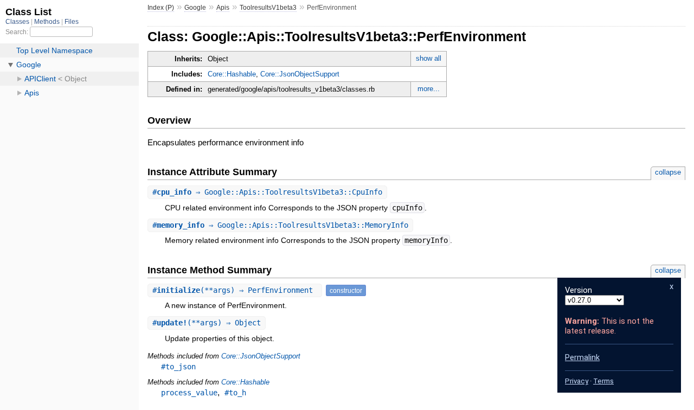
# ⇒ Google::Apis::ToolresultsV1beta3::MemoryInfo (280, 225)
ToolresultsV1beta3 (268, 7)
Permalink (582, 357)
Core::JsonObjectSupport (299, 74)
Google (195, 7)
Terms (603, 381)
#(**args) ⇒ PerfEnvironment (234, 290)
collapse (668, 172)
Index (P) (160, 7)
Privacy (576, 381)
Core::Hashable (232, 74)
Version (578, 290)
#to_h (235, 392)
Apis (222, 7)
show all (428, 58)
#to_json (178, 366)
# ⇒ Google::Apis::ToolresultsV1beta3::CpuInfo (267, 192)
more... (428, 89)
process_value (189, 392)
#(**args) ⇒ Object (206, 322)
